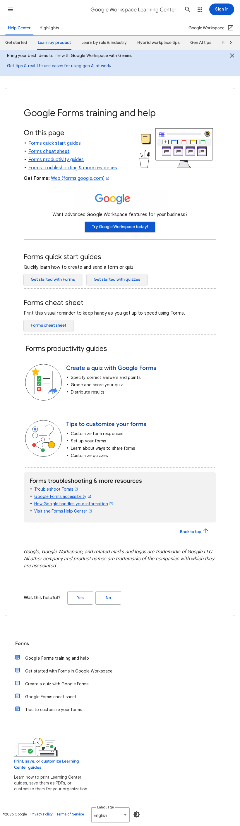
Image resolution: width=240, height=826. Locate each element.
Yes (80, 597)
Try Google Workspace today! (120, 226)
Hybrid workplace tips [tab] (158, 42)
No (108, 597)
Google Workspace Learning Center (133, 9)
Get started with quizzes (117, 279)
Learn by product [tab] (54, 42)
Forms (22, 643)
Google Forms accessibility (60, 496)
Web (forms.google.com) (77, 178)
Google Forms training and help (57, 658)
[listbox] (110, 814)
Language (105, 807)
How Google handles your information (71, 503)
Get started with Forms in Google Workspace (68, 671)
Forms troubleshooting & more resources (72, 168)
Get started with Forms (53, 279)
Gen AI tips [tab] (200, 42)
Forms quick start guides (54, 143)
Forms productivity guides (56, 160)
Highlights (49, 27)
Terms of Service (70, 814)
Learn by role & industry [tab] (104, 42)
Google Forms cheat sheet (50, 696)
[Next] (228, 43)
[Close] (232, 56)
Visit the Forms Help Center (60, 511)
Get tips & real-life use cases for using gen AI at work (58, 65)
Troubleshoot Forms (53, 489)
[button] (11, 9)
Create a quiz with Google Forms (56, 684)
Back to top (191, 531)
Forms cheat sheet (48, 151)
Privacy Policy (41, 814)
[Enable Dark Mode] (137, 814)
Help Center (19, 27)
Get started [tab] (16, 42)
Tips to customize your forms (53, 709)
